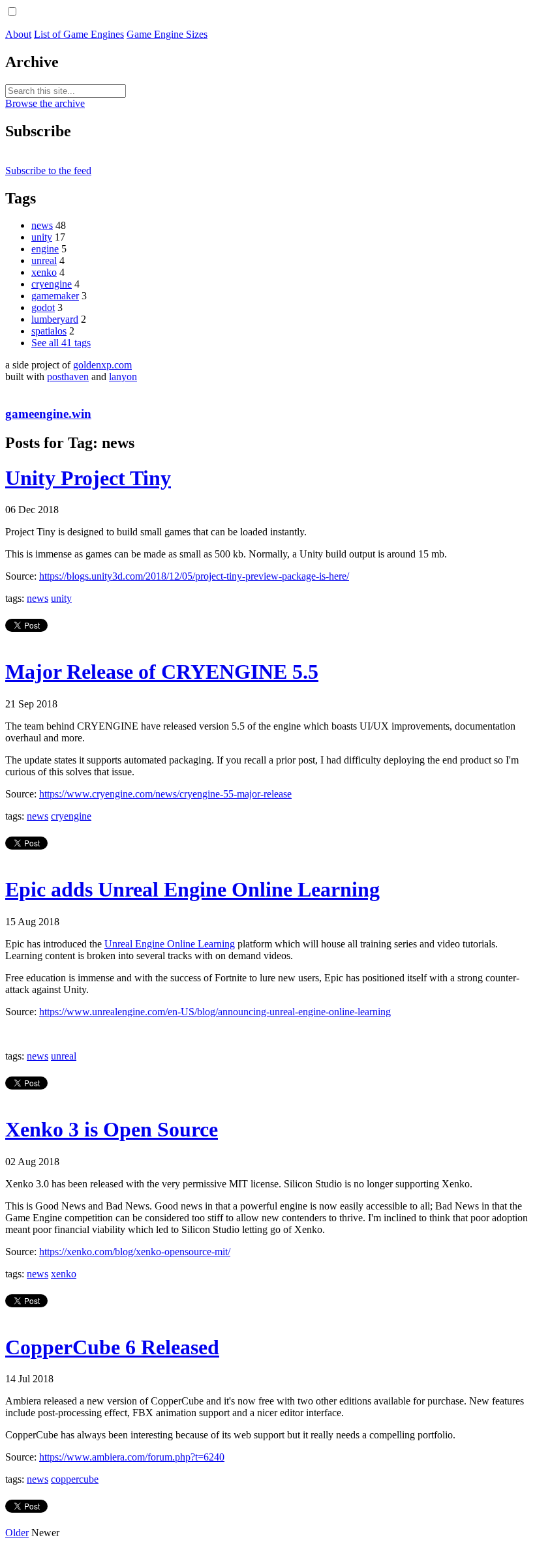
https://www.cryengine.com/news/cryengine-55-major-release (165, 793)
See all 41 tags (61, 342)
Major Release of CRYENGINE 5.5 (161, 671)
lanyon (123, 376)
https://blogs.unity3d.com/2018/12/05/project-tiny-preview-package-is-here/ (194, 576)
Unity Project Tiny (88, 478)
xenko (44, 272)
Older (17, 1532)
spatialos (49, 330)
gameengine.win (48, 414)
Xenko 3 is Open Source (111, 1129)
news (42, 225)
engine (45, 248)
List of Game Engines (79, 34)
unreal (44, 260)
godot (43, 307)
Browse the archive (45, 103)
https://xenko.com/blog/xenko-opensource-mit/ (134, 1251)
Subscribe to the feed (48, 170)
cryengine (51, 284)
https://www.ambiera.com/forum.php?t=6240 (131, 1456)
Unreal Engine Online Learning (169, 943)
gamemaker (55, 295)
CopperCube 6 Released (112, 1347)
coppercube (75, 1479)
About (18, 34)
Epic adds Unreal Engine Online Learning (192, 889)
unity (41, 237)
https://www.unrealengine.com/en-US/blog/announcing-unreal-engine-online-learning (215, 1011)
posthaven (68, 376)
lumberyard (54, 319)
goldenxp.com (102, 364)
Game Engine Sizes (167, 34)
